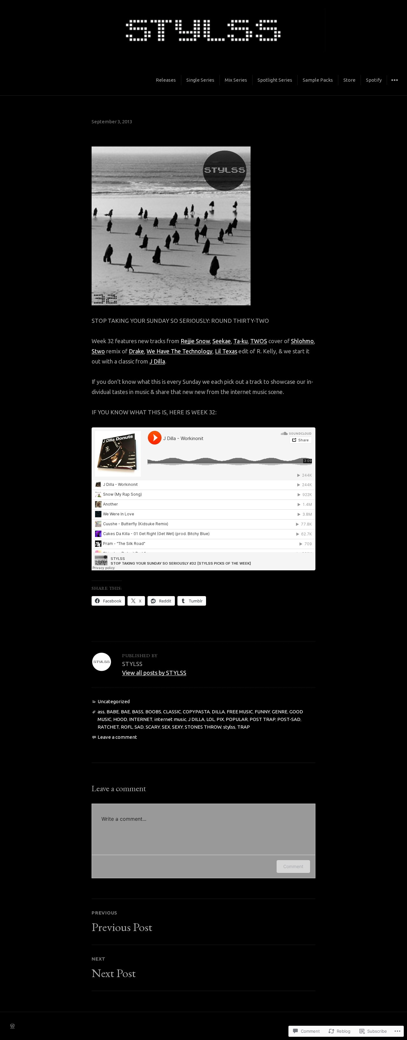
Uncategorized (114, 701)
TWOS (258, 341)
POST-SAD (288, 719)
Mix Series (236, 80)
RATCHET (108, 727)
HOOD (120, 719)
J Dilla (157, 361)
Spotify (374, 80)
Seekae (221, 341)
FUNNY (262, 711)
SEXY (177, 727)
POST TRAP (262, 719)
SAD (139, 727)
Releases (166, 80)
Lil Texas (226, 351)
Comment (293, 866)
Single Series (200, 80)
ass (101, 711)
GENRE (279, 711)
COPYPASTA (196, 711)
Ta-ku (240, 341)
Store (349, 80)
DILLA (218, 711)
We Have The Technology (179, 351)
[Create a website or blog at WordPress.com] (12, 1026)
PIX (220, 719)
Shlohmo (302, 341)
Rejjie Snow (195, 341)
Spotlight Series (275, 80)
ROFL (127, 727)
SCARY (153, 727)
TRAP (243, 727)
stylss (229, 727)
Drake (136, 351)
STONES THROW (203, 727)
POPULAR (237, 719)
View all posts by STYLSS (154, 673)
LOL (210, 719)
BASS (137, 711)
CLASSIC (172, 711)
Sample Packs (318, 80)
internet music (170, 719)
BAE (125, 711)
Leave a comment (117, 737)
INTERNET (140, 719)
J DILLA (196, 719)
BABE (113, 711)
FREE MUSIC (240, 711)
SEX (166, 727)
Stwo (98, 351)
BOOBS (153, 711)
